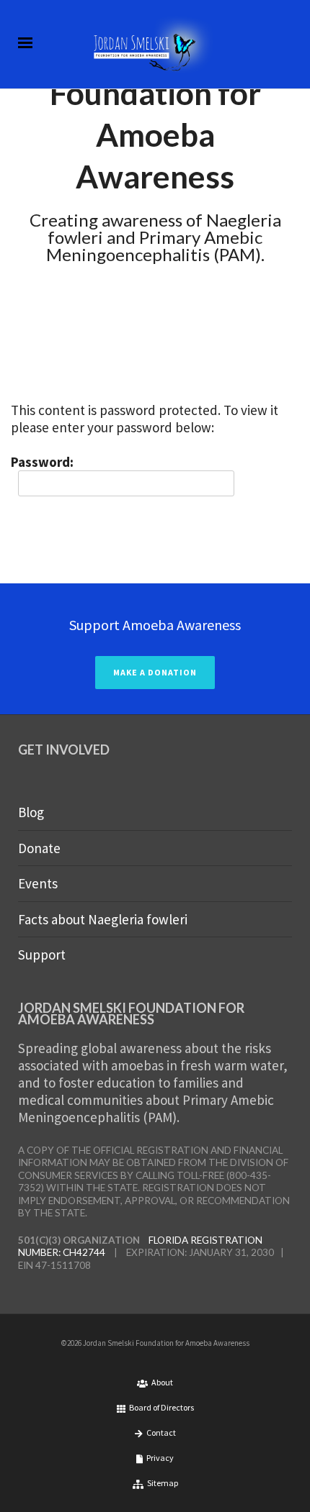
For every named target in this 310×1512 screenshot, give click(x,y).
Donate (39, 848)
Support (42, 954)
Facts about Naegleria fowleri (102, 919)
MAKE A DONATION (155, 672)
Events (38, 883)
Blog (31, 812)
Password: (42, 461)
